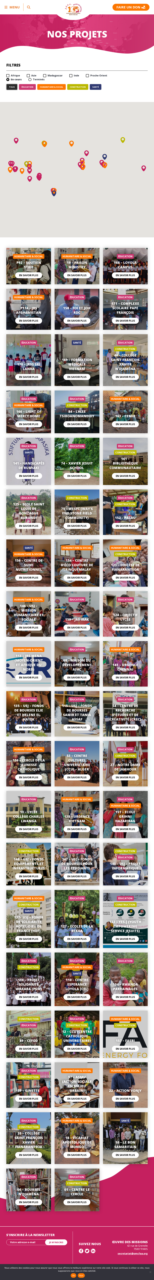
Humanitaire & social (51, 87)
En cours (16, 79)
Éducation (27, 87)
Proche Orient (98, 75)
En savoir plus (28, 275)
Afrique (15, 75)
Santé (95, 87)
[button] (71, 143)
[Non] (150, 1272)
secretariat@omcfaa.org (133, 1253)
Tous (12, 87)
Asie (33, 75)
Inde (76, 75)
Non (81, 1275)
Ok (73, 1275)
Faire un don (128, 7)
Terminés (39, 79)
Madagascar (55, 75)
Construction (78, 87)
